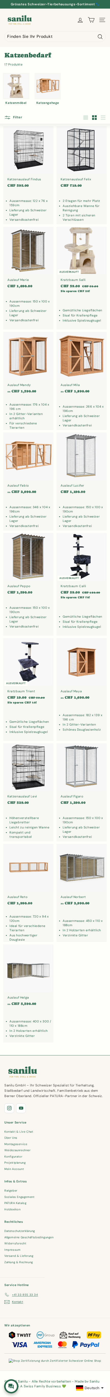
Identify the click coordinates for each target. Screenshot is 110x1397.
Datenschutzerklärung (19, 1231)
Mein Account (14, 1169)
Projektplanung (15, 1162)
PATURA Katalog (15, 1203)
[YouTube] (21, 1108)
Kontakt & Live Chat (18, 1131)
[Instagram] (9, 1108)
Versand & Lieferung (18, 1256)
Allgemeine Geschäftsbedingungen (29, 1237)
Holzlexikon (12, 1209)
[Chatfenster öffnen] (11, 1386)
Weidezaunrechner (17, 1150)
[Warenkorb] (91, 19)
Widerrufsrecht (15, 1243)
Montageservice (15, 1144)
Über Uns (10, 1137)
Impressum (12, 1249)
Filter (17, 117)
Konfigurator (13, 1156)
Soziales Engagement (19, 1197)
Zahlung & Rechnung (18, 1262)
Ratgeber (10, 1190)
